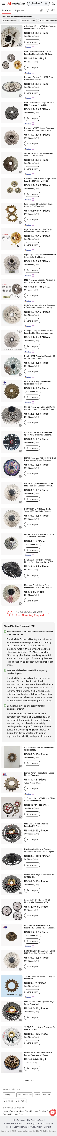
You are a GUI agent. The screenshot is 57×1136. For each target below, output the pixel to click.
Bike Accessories (24, 1094)
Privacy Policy (36, 1127)
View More (27, 1080)
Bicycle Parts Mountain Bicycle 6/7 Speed (38, 1054)
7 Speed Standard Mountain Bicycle (39, 977)
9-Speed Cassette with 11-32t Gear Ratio (38, 154)
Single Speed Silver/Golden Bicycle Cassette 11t (38, 205)
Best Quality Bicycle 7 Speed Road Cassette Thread (37, 510)
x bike (37, 1094)
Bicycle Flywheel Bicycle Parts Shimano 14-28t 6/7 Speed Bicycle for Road (38, 561)
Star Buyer (31, 1123)
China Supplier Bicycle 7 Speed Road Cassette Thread (39, 433)
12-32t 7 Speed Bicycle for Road (39, 1028)
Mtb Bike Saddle (28, 20)
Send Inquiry (32, 41)
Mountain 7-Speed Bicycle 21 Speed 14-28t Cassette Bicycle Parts (39, 926)
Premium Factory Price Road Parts (38, 78)
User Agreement (20, 1127)
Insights (49, 1123)
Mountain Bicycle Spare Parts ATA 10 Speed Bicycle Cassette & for (39, 586)
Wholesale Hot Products (14, 1123)
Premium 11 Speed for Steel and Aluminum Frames (39, 129)
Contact (47, 1127)
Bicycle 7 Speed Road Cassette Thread (40, 459)
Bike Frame (20, 1101)
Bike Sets (46, 1094)
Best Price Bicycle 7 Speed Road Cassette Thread (39, 952)
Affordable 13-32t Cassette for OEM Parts (40, 27)
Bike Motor (8, 1101)
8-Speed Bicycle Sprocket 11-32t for (39, 535)
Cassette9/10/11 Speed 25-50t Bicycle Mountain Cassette (39, 901)
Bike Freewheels (10, 20)
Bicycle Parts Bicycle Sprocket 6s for (37, 382)
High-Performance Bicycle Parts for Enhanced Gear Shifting (39, 306)
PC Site (41, 1123)
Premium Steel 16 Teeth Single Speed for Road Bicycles (40, 180)
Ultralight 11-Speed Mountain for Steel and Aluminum (39, 332)
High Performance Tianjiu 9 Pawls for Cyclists (39, 104)
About (8, 1127)
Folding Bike (9, 1094)
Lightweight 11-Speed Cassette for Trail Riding (40, 256)
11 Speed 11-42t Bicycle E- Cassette (39, 799)
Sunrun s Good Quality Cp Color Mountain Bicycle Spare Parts (39, 408)
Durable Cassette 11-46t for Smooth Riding (40, 357)
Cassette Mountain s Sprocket (39, 748)
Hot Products (19, 1120)
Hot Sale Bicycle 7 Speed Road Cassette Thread (39, 484)
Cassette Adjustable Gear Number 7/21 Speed (39, 281)
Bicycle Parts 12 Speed (36, 825)
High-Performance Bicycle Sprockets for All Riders (38, 53)
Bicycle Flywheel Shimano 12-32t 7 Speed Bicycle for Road (40, 850)
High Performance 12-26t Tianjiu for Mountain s (38, 230)
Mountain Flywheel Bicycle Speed (39, 1003)
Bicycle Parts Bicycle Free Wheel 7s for (39, 876)
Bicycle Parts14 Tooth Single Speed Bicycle (39, 774)
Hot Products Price (35, 1120)
